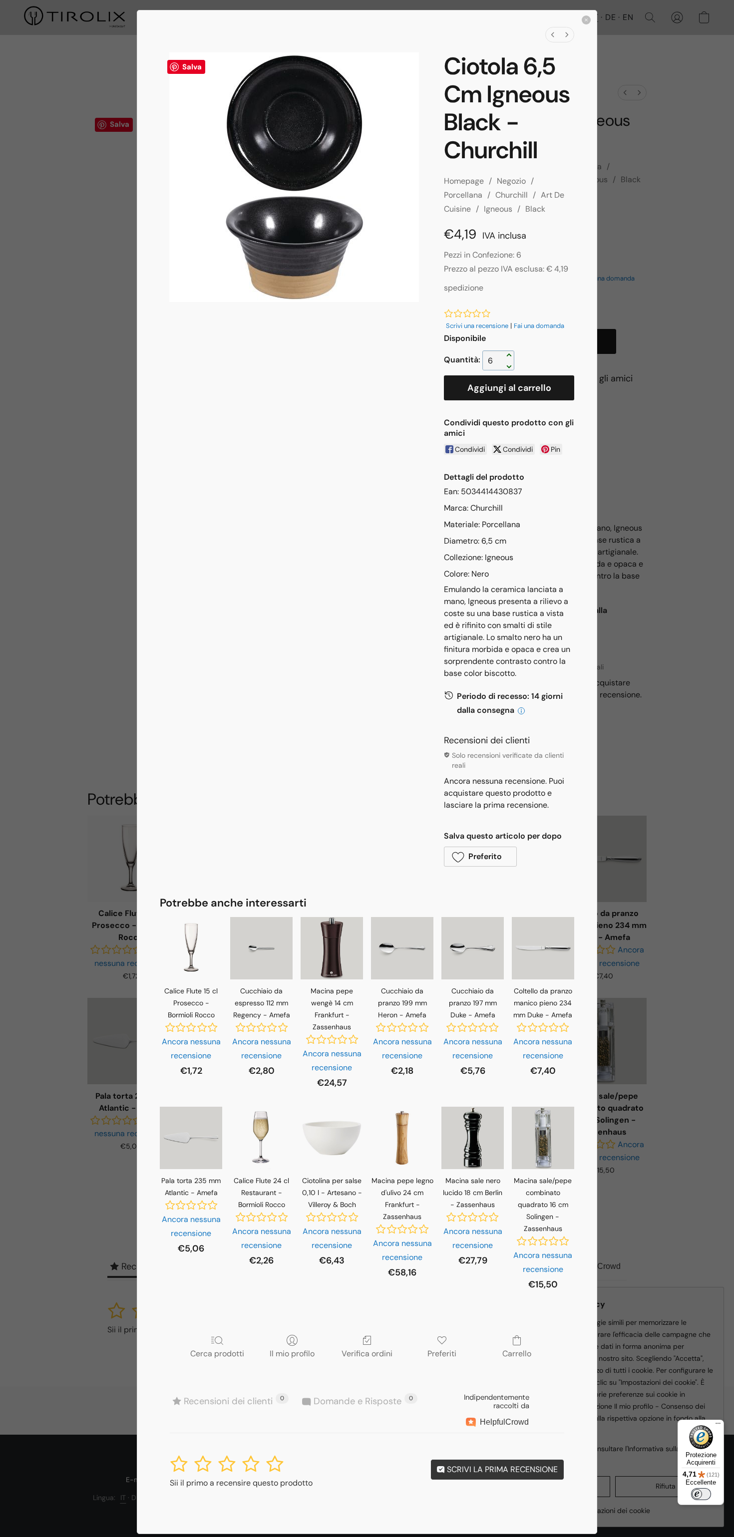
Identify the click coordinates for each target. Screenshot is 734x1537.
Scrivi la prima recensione (501, 1469)
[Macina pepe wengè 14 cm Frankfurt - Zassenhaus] (332, 948)
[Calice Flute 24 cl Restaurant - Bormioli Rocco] (261, 1138)
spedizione (463, 288)
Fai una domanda (539, 325)
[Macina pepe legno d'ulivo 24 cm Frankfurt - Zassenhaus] (402, 1138)
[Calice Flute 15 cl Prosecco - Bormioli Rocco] (191, 948)
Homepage (464, 181)
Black (535, 209)
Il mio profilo (292, 1353)
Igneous (498, 209)
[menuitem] (553, 34)
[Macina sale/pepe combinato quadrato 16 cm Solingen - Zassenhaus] (543, 1138)
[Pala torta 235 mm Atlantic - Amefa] (191, 1138)
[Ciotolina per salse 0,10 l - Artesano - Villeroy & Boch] (332, 1138)
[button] (480, 857)
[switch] (701, 1494)
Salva (192, 67)
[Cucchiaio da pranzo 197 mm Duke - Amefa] (472, 948)
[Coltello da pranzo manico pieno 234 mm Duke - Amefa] (543, 948)
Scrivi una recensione (477, 325)
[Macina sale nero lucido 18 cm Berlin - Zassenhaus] (472, 1138)
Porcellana (463, 195)
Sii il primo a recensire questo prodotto (241, 1483)
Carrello (516, 1353)
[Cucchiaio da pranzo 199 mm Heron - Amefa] (402, 948)
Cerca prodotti (217, 1353)
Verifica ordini (367, 1353)
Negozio (511, 181)
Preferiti (441, 1353)
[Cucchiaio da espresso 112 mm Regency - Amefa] (261, 948)
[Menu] (718, 1426)
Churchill (511, 195)
